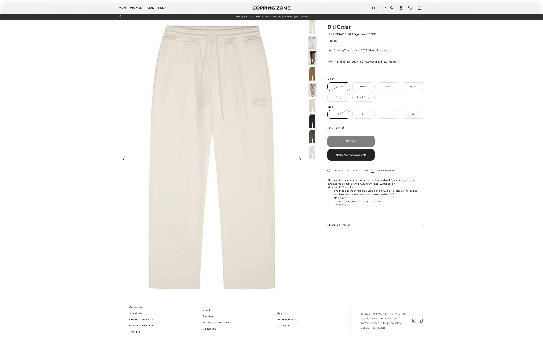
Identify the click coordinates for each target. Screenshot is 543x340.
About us (208, 310)
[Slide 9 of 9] (312, 153)
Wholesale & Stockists (216, 322)
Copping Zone (379, 313)
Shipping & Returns (338, 224)
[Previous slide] (120, 16)
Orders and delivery (141, 319)
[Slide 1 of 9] (312, 27)
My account (284, 313)
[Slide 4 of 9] (312, 74)
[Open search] (392, 8)
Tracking (134, 331)
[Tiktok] (421, 320)
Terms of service (371, 323)
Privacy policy (388, 318)
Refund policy (369, 318)
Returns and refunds (141, 325)
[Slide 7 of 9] (312, 121)
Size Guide (334, 127)
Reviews (208, 316)
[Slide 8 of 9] (312, 137)
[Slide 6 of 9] (312, 105)
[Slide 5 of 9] (312, 90)
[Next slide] (419, 16)
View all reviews (378, 50)
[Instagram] (414, 320)
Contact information (373, 327)
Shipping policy (392, 323)
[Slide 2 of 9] (312, 43)
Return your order (287, 319)
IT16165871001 (397, 313)
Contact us (135, 307)
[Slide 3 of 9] (312, 58)
